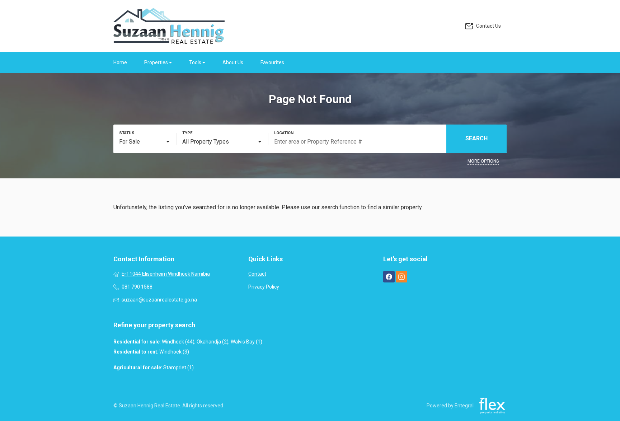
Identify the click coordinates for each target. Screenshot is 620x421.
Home (120, 62)
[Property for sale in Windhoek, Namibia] (169, 26)
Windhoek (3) (174, 352)
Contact (257, 274)
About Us (232, 62)
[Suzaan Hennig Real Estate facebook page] (389, 276)
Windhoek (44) (178, 342)
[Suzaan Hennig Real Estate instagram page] (401, 276)
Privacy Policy (263, 287)
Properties (156, 62)
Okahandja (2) (213, 342)
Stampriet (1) (178, 367)
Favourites (272, 62)
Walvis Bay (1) (246, 342)
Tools (195, 62)
